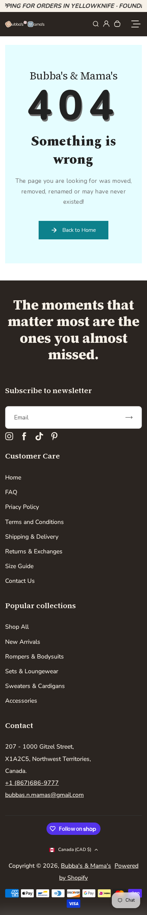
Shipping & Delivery (31, 536)
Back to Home (79, 230)
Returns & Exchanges (34, 551)
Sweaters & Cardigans (35, 686)
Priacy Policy (22, 507)
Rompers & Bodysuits (34, 656)
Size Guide (19, 566)
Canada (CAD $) (74, 850)
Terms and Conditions (34, 522)
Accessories (21, 701)
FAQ (11, 492)
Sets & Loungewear (31, 671)
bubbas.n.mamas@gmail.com (44, 795)
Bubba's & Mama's (86, 866)
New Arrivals (22, 642)
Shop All (17, 627)
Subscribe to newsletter (48, 390)
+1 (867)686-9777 (32, 783)
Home (13, 477)
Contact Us (20, 581)
